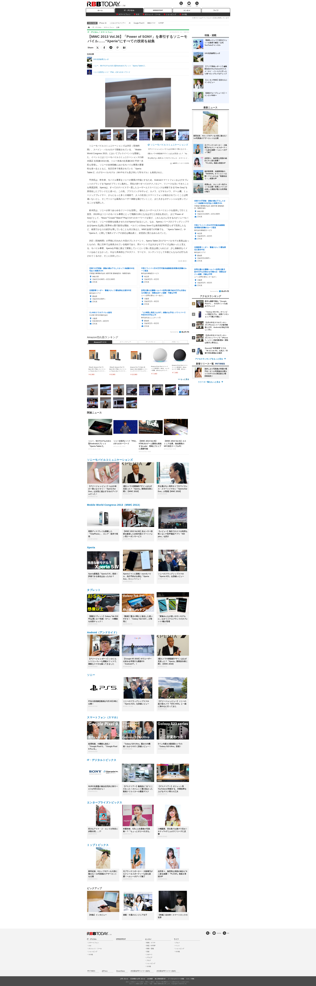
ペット (177, 945)
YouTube (219, 933)
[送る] (111, 47)
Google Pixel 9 (139, 23)
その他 (184, 14)
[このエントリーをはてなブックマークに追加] (124, 47)
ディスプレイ (150, 342)
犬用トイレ (176, 342)
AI (129, 23)
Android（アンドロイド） (102, 632)
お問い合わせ (124, 978)
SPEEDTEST (158, 10)
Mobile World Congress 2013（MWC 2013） (114, 504)
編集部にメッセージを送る (181, 163)
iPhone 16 (102, 23)
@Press (105, 971)
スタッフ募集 (190, 978)
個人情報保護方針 (160, 978)
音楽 (147, 951)
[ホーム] (88, 27)
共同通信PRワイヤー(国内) (140, 971)
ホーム (100, 10)
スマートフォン (124, 14)
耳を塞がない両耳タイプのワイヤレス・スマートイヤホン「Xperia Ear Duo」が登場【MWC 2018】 (186, 158)
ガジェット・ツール (152, 14)
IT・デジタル (129, 10)
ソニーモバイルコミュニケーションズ (169, 145)
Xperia (91, 547)
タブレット (94, 589)
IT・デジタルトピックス (101, 760)
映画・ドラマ (150, 943)
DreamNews (120, 971)
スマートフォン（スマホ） (103, 717)
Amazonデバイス (100, 342)
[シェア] (104, 47)
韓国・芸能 (150, 948)
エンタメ (186, 10)
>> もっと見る (183, 379)
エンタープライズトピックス (104, 802)
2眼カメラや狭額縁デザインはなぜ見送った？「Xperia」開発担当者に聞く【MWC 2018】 (183, 153)
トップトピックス (98, 844)
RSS (228, 933)
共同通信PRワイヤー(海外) (166, 971)
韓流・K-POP (150, 945)
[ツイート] (97, 47)
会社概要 (150, 978)
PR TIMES (91, 971)
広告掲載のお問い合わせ (137, 978)
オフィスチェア (125, 342)
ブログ (148, 960)
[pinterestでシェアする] (117, 47)
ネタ (137, 14)
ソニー (91, 674)
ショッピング (171, 14)
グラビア (149, 957)
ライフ (215, 10)
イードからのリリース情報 (176, 978)
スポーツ (149, 954)
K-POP (161, 23)
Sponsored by (174, 332)
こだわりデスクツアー (118, 23)
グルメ (177, 943)
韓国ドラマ (151, 23)
